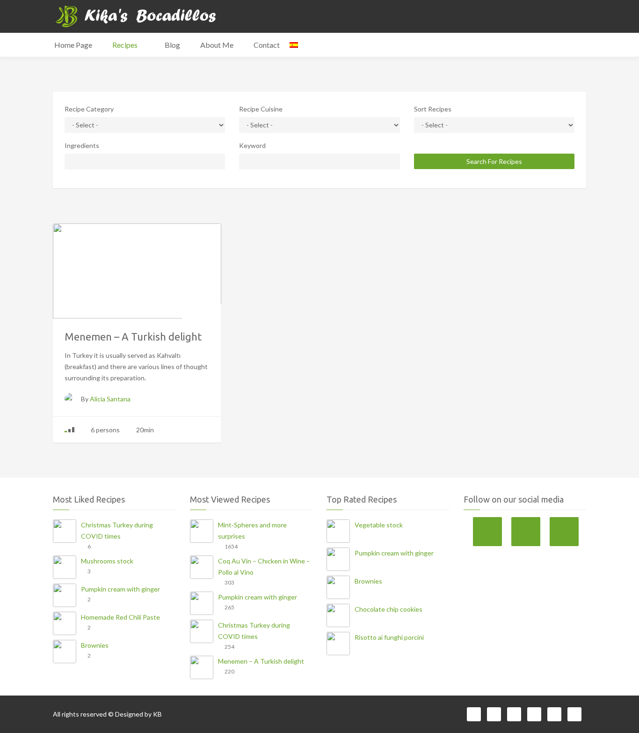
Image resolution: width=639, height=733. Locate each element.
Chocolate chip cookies (388, 609)
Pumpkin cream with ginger (120, 589)
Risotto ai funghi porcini (389, 637)
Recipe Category (89, 109)
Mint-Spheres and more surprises (252, 530)
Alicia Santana (110, 399)
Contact (267, 44)
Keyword (252, 145)
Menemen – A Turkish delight (261, 661)
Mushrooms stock (107, 561)
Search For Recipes (494, 161)
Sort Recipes (432, 109)
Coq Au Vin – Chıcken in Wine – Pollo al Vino (264, 566)
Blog (172, 44)
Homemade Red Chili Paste (120, 617)
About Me (216, 44)
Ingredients (82, 145)
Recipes (125, 44)
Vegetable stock (379, 525)
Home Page (73, 44)
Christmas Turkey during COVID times (117, 530)
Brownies (95, 645)
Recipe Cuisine (261, 109)
